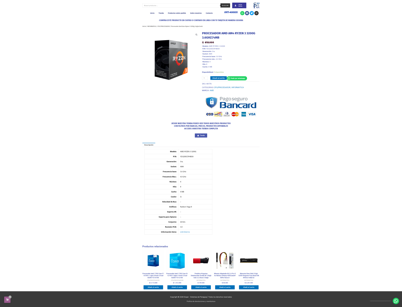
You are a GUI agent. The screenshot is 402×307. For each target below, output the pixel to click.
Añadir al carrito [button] (153, 287)
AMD (212, 90)
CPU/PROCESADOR (163, 26)
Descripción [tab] (148, 145)
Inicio (152, 13)
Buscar (225, 5)
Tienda (161, 13)
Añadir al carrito (218, 78)
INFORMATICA (151, 26)
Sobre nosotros (196, 13)
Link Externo (185, 232)
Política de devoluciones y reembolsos (201, 301)
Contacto (209, 13)
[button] (196, 35)
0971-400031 (231, 12)
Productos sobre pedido (177, 13)
